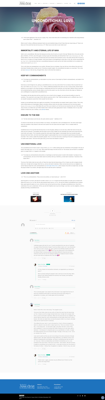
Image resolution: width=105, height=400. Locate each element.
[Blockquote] (46, 228)
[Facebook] (78, 3)
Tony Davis (45, 266)
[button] (39, 3)
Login (74, 220)
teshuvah (27, 70)
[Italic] (37, 228)
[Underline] (39, 228)
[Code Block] (48, 228)
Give (70, 3)
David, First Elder (41, 264)
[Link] (49, 228)
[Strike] (41, 228)
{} (51, 228)
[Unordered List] (44, 228)
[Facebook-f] (78, 396)
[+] (52, 228)
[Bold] (36, 228)
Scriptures (52, 3)
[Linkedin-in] (80, 396)
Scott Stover (45, 356)
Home (36, 3)
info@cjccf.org (57, 388)
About (39, 3)
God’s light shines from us (52, 165)
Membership (59, 3)
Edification (45, 3)
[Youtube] (82, 3)
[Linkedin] (84, 3)
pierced (43, 109)
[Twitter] (80, 3)
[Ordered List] (43, 228)
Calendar (66, 3)
